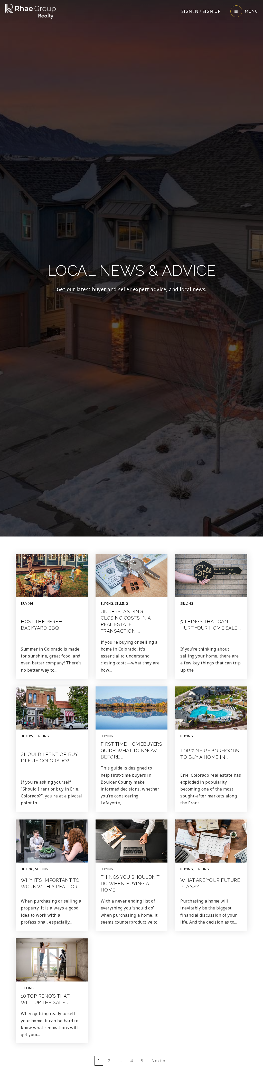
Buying (27, 603)
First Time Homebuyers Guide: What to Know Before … (131, 750)
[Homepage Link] (30, 11)
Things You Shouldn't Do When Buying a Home (130, 883)
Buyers (27, 736)
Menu (251, 11)
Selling (121, 603)
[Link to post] (52, 575)
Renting (42, 736)
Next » (158, 1061)
